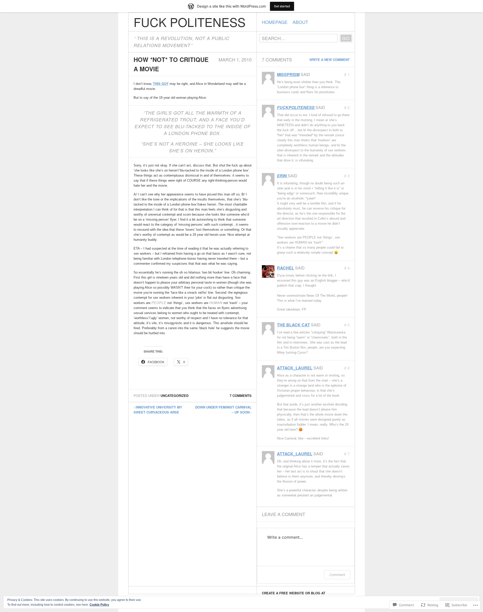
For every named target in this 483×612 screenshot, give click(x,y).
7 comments (241, 395)
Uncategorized (174, 395)
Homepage (275, 22)
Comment (337, 574)
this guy (161, 83)
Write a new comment (329, 59)
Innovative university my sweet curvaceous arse (158, 410)
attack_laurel (294, 368)
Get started (282, 6)
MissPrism (288, 74)
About (300, 22)
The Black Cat (293, 325)
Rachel (285, 268)
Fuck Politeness (190, 21)
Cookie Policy (99, 604)
